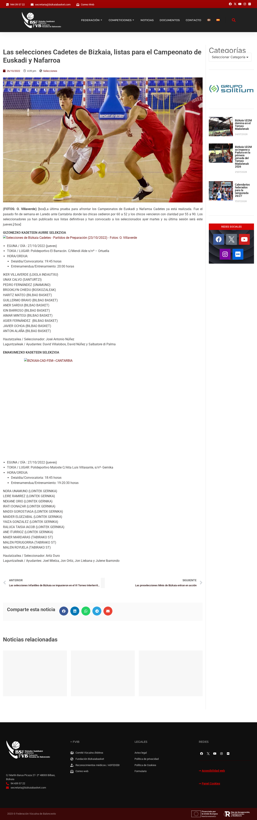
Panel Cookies (211, 783)
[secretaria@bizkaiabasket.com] (32, 4)
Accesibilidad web (213, 770)
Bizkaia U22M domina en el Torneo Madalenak (243, 124)
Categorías (227, 50)
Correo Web (87, 4)
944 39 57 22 (17, 4)
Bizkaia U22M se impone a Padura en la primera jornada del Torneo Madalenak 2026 (243, 156)
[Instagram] (225, 254)
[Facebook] (218, 239)
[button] (63, 611)
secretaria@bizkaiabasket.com (52, 4)
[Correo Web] (77, 4)
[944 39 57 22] (7, 4)
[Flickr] (238, 254)
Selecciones (50, 70)
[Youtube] (244, 239)
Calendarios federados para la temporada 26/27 (242, 190)
